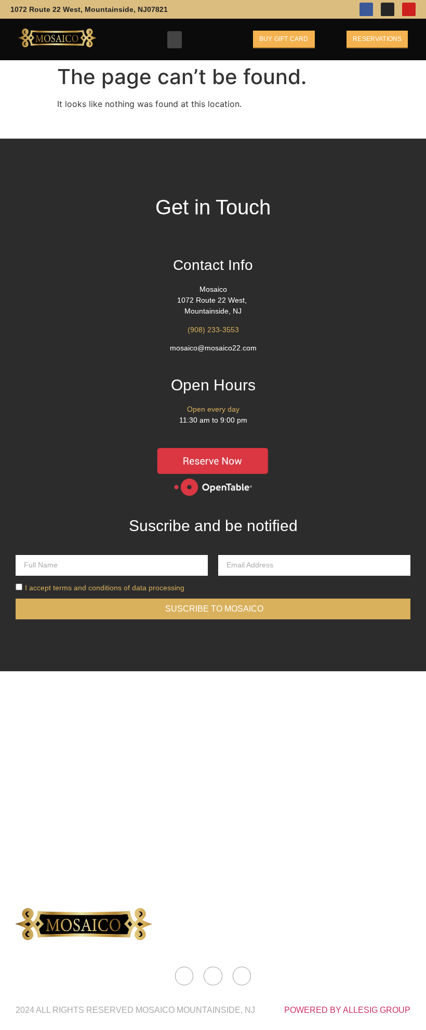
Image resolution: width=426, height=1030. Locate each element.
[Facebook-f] (366, 9)
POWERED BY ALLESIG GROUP (347, 1010)
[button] (174, 39)
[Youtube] (409, 9)
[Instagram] (387, 9)
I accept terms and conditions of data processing (104, 588)
